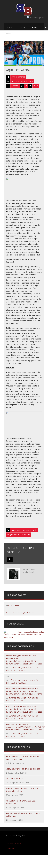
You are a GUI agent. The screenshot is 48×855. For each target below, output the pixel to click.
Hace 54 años (13, 606)
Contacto (11, 848)
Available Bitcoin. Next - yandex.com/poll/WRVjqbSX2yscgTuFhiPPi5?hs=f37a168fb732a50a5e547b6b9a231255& (25, 727)
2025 (36, 86)
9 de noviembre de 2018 (22, 81)
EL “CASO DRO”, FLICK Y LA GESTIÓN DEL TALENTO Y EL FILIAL (23, 757)
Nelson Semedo (30, 530)
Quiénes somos (14, 843)
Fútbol (22, 28)
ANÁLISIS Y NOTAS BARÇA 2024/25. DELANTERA (21, 802)
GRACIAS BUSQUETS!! (14, 779)
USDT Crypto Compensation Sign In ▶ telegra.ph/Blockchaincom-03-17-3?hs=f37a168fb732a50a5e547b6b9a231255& (24, 691)
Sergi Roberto (13, 534)
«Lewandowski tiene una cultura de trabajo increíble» (22, 789)
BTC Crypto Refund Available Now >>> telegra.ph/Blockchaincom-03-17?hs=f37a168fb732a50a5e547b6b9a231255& (24, 709)
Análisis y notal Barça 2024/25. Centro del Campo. (23, 814)
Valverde (26, 534)
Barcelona (16, 530)
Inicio (9, 28)
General (15, 86)
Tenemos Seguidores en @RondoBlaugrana (20, 613)
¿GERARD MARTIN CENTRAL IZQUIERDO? (23, 769)
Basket (35, 28)
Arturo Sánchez (18, 77)
